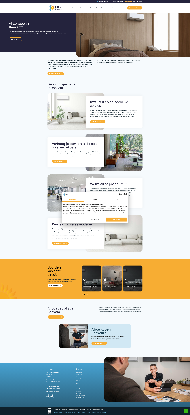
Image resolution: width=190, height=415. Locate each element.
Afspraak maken (80, 397)
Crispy (102, 409)
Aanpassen (94, 219)
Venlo (73, 412)
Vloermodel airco (80, 377)
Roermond (83, 412)
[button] (82, 294)
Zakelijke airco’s (80, 381)
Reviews (137, 1)
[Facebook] (52, 396)
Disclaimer (82, 409)
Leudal (104, 412)
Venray (78, 412)
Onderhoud (93, 8)
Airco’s (82, 8)
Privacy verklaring (73, 409)
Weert (89, 412)
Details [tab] (95, 199)
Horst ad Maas (67, 412)
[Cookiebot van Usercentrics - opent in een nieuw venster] (120, 194)
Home (74, 8)
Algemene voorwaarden (60, 409)
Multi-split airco (80, 379)
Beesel (99, 412)
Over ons (103, 8)
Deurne (94, 412)
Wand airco (79, 372)
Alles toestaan (116, 219)
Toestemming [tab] (72, 199)
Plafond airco (79, 375)
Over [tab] (117, 199)
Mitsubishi (78, 386)
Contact (114, 8)
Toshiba (78, 388)
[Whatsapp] (186, 411)
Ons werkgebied (80, 395)
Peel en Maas (58, 412)
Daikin (77, 384)
